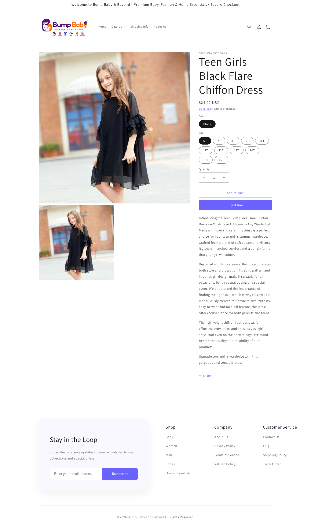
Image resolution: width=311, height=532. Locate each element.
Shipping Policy (275, 455)
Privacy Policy (224, 446)
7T (219, 141)
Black (207, 124)
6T (205, 141)
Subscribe (120, 474)
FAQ (266, 446)
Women (171, 446)
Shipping (204, 108)
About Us (221, 437)
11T (205, 150)
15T (205, 160)
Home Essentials (178, 473)
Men (169, 455)
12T (221, 150)
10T (262, 141)
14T (252, 150)
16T (221, 160)
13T (236, 150)
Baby (169, 437)
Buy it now (235, 205)
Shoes (170, 464)
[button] (118, 26)
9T (247, 141)
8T (233, 141)
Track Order (272, 464)
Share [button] (207, 375)
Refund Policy (224, 464)
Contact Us (271, 437)
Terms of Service (226, 455)
